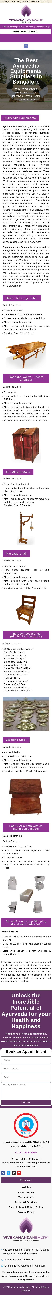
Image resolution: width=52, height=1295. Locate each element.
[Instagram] (14, 1173)
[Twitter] (8, 1173)
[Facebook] (3, 1173)
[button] (26, 46)
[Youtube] (19, 1173)
